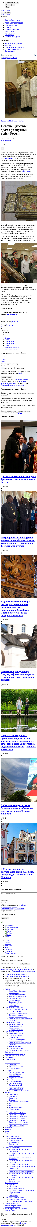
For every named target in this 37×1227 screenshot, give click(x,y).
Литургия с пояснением (17, 1199)
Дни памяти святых (16, 1015)
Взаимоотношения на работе (19, 1090)
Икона (7, 340)
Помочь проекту (7, 377)
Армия (7, 338)
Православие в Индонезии (18, 1124)
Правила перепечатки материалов (17, 976)
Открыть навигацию (12, 2)
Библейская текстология (17, 996)
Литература (13, 1096)
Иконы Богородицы (16, 1024)
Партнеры (8, 951)
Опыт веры (13, 1065)
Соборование (13, 1194)
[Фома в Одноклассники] (11, 927)
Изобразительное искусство (19, 1102)
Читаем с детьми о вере (13, 49)
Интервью (8, 1127)
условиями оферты (21, 379)
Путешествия (9, 1057)
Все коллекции (10, 51)
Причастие (13, 1186)
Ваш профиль (10, 5)
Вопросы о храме (15, 1181)
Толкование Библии (16, 1002)
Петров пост (13, 1144)
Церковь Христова (11, 1203)
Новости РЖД (10, 1059)
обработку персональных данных (13, 382)
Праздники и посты (12, 1136)
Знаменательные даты (16, 1072)
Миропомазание (14, 1192)
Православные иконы (12, 1022)
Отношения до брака (16, 1087)
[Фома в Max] (7, 937)
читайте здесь (12, 314)
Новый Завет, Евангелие (17, 991)
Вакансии (8, 949)
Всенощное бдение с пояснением (20, 1201)
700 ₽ (3, 357)
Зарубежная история (16, 1078)
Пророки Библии (15, 998)
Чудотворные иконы (16, 1030)
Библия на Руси (14, 1004)
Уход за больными (15, 1083)
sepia (9, 140)
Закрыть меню (6, 12)
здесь (20, 373)
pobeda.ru (14, 321)
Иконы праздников (15, 1026)
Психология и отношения (14, 24)
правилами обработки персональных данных (17, 969)
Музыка (12, 1100)
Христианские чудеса (16, 1066)
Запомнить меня (9, 914)
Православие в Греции (17, 1118)
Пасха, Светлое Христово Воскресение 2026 (18, 1010)
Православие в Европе (17, 1120)
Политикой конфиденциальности (12, 385)
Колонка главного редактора (15, 1054)
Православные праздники (14, 1007)
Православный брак (16, 1089)
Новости (8, 27)
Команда (8, 947)
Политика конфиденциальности (16, 974)
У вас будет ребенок (16, 1048)
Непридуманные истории (14, 22)
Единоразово (8, 368)
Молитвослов (9, 31)
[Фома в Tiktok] (8, 931)
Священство (13, 1196)
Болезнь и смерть (15, 1081)
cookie (23, 978)
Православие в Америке (17, 1113)
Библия (7, 989)
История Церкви (15, 1074)
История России (14, 1076)
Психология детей (15, 1041)
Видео (7, 1133)
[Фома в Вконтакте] (9, 925)
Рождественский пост (16, 1138)
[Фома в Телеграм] (9, 929)
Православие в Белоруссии (18, 1116)
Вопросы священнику (12, 29)
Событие (22, 121)
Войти (15, 58)
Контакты (8, 946)
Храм (7, 345)
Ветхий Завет (13, 993)
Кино (11, 1103)
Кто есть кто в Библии (17, 995)
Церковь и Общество (12, 1207)
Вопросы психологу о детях (19, 1050)
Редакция (9, 325)
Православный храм (12, 1031)
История (8, 1070)
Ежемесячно (20, 368)
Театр (11, 1105)
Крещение (12, 1185)
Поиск (7, 7)
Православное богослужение (15, 47)
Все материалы (10, 33)
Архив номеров (10, 953)
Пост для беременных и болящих (20, 1146)
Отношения (9, 1052)
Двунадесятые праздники (18, 1013)
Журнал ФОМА (6, 121)
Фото (7, 1131)
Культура (8, 1092)
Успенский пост (14, 1142)
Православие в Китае (16, 1126)
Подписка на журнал (12, 36)
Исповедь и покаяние (16, 1188)
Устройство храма (15, 1035)
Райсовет (8, 45)
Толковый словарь (15, 1107)
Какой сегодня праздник (13, 43)
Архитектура (13, 1094)
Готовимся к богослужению (14, 1197)
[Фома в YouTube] (9, 933)
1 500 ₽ (3, 359)
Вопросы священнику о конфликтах (21, 1170)
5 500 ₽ (3, 362)
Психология (9, 1079)
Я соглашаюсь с (15, 379)
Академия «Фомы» (11, 25)
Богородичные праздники (18, 1017)
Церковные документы (13, 1205)
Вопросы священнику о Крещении (21, 1172)
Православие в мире (12, 1111)
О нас (7, 940)
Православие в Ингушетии (18, 1122)
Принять (20, 1225)
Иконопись (13, 1098)
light (2, 140)
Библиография (14, 1006)
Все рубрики (9, 35)
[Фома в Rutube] (8, 935)
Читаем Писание (15, 1000)
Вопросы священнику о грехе (19, 1164)
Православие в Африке (17, 1114)
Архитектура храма (16, 1033)
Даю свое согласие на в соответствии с (15, 383)
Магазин (8, 942)
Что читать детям (15, 1046)
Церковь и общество (12, 347)
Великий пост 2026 (16, 1140)
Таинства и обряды (11, 1183)
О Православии (14, 1068)
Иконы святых (14, 1028)
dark (5, 140)
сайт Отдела (26, 171)
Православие (9, 341)
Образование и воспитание (14, 1056)
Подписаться (25, 964)
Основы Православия (12, 20)
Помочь (8, 11)
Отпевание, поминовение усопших (21, 1190)
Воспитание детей (11, 1037)
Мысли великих (14, 1109)
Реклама (8, 944)
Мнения (8, 1129)
